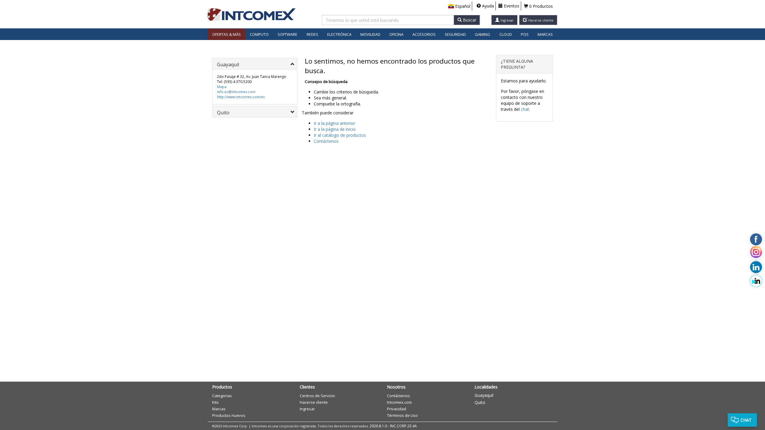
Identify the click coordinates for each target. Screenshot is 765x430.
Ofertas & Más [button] (226, 34)
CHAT (746, 420)
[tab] (254, 63)
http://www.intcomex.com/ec (241, 96)
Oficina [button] (396, 34)
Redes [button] (312, 34)
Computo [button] (259, 34)
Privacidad (396, 408)
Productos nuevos (228, 415)
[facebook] (756, 239)
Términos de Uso (402, 415)
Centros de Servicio (317, 395)
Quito (480, 402)
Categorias (222, 395)
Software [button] (287, 34)
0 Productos (540, 6)
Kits (215, 402)
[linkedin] (756, 267)
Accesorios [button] (424, 34)
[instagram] (756, 253)
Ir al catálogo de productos (340, 135)
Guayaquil (484, 395)
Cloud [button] (505, 34)
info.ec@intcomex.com (236, 91)
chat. (525, 109)
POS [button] (525, 34)
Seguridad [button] (455, 34)
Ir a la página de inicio (335, 129)
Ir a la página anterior (334, 123)
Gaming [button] (482, 34)
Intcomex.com (399, 402)
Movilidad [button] (370, 34)
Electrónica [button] (339, 34)
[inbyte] (756, 281)
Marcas (545, 34)
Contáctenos (326, 141)
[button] (459, 6)
